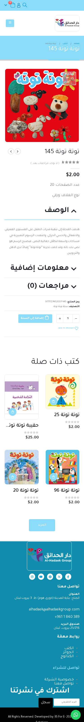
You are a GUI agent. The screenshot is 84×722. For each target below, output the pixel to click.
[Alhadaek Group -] (67, 23)
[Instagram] (32, 577)
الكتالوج (67, 656)
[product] (62, 391)
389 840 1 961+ (67, 617)
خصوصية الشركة (59, 680)
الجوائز (68, 652)
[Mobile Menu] (10, 23)
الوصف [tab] (56, 211)
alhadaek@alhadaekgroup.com (54, 610)
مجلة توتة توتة (61, 306)
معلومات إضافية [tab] (40, 269)
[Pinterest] (50, 577)
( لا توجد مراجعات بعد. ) (44, 163)
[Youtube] (41, 577)
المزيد (42, 525)
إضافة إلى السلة (32, 318)
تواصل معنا (64, 684)
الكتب (69, 648)
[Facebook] (68, 577)
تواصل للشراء (66, 668)
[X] (59, 577)
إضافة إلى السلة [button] (54, 401)
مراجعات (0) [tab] (48, 286)
